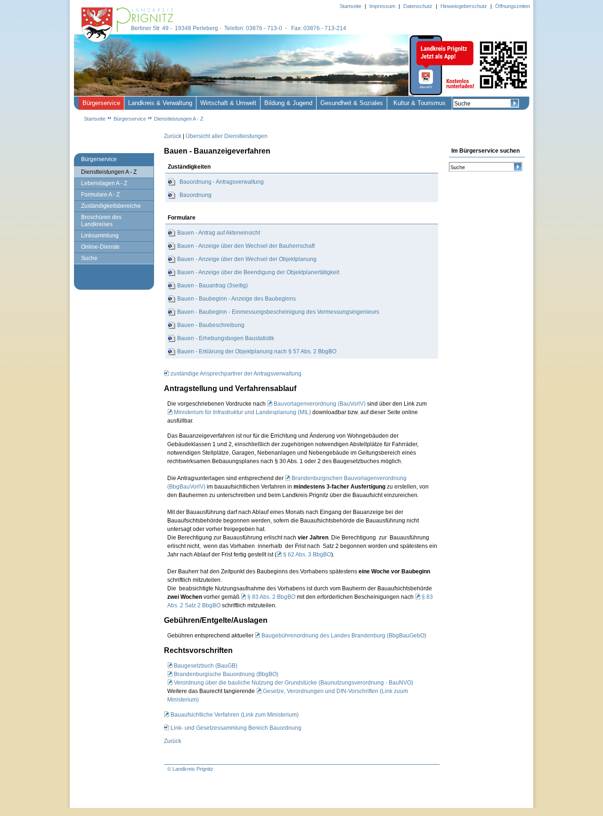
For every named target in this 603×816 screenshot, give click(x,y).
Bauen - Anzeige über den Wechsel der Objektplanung (247, 259)
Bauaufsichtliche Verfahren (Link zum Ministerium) (235, 714)
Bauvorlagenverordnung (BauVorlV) (320, 403)
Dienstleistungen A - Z (179, 119)
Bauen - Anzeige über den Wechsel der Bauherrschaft (246, 246)
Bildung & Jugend (288, 102)
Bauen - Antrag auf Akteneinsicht (218, 232)
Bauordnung (195, 195)
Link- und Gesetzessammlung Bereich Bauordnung (236, 728)
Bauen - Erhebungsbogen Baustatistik (225, 338)
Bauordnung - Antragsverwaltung (221, 182)
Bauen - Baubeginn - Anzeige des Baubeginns (236, 298)
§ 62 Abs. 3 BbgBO (307, 554)
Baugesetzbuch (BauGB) (205, 665)
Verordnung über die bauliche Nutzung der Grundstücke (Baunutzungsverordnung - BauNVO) (293, 682)
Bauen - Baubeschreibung (210, 325)
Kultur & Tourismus (419, 102)
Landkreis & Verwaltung (160, 102)
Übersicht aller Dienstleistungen (227, 136)
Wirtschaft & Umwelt (228, 102)
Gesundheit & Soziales (351, 102)
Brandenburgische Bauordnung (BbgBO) (226, 674)
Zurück (172, 136)
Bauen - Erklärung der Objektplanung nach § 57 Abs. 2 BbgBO (256, 351)
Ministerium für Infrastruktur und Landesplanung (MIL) (242, 412)
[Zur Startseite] (128, 43)
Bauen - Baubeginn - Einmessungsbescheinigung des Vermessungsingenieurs (278, 312)
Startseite (95, 119)
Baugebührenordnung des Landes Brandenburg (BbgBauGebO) (343, 635)
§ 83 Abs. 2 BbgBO (271, 597)
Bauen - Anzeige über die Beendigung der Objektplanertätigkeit (258, 272)
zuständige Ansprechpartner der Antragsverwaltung (236, 373)
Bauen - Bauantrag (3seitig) (212, 285)
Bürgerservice (101, 102)
